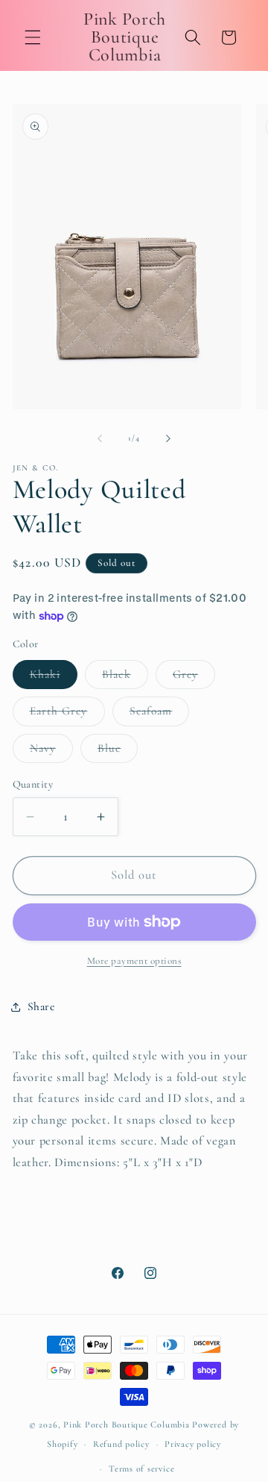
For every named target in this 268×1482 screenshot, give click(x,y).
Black (125, 678)
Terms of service (141, 1468)
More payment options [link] (134, 961)
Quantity (33, 784)
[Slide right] (168, 438)
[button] (33, 37)
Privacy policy (193, 1444)
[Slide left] (99, 438)
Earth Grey (67, 714)
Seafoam (160, 714)
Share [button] (41, 1006)
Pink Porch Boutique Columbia (127, 1424)
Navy (51, 752)
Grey (194, 678)
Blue (118, 752)
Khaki (54, 678)
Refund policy (121, 1444)
